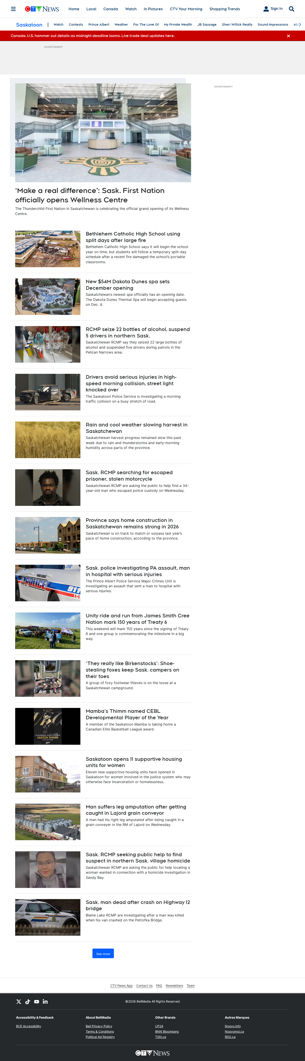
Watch (131, 9)
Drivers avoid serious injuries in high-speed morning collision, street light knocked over (131, 383)
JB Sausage (207, 24)
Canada (110, 9)
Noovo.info (233, 1026)
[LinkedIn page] (45, 1001)
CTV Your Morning (186, 9)
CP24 (159, 1026)
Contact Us (144, 985)
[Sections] (13, 8)
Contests (76, 24)
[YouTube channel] (36, 1001)
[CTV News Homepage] (42, 9)
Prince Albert (98, 24)
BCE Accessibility (28, 1026)
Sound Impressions (273, 24)
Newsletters (174, 985)
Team (191, 985)
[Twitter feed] (18, 1001)
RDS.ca (230, 1037)
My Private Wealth (178, 24)
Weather (121, 24)
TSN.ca (160, 1037)
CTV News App (121, 985)
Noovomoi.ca (234, 1031)
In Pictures (153, 9)
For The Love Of (146, 24)
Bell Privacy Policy (99, 1026)
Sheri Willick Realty (237, 24)
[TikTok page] (27, 1001)
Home (74, 9)
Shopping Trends (224, 9)
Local (91, 9)
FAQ (159, 985)
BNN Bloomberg (167, 1031)
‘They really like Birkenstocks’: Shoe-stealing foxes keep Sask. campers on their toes (132, 669)
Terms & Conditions (100, 1031)
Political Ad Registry (100, 1037)
